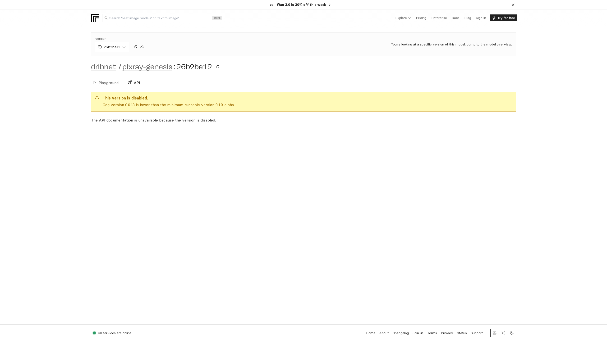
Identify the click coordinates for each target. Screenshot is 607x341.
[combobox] (163, 18)
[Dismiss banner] (513, 5)
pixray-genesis (147, 66)
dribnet (103, 66)
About (384, 333)
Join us (418, 333)
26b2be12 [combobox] (112, 47)
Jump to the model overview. (489, 44)
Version (100, 38)
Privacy (447, 333)
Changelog (400, 333)
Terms (432, 333)
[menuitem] (403, 17)
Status (462, 333)
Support (477, 333)
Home (370, 333)
